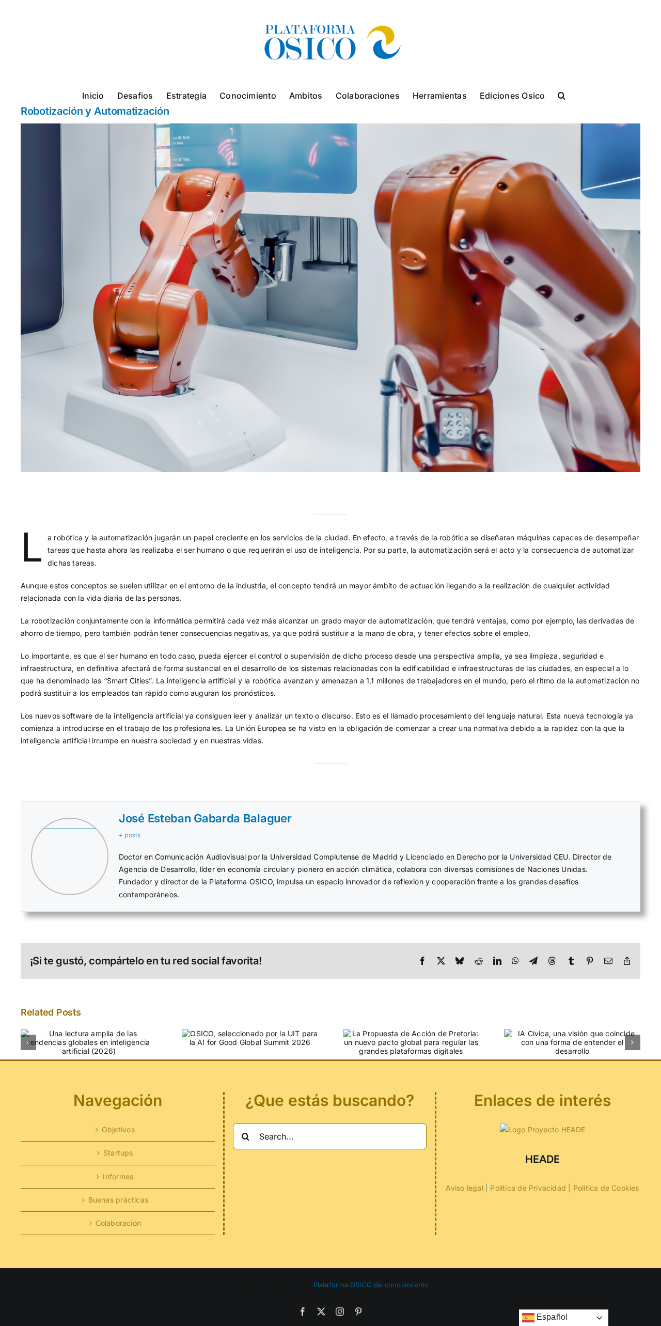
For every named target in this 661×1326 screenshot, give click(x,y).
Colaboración (118, 1223)
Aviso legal (464, 1187)
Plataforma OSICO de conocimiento (371, 1285)
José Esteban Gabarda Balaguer (205, 818)
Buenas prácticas (118, 1199)
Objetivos (118, 1129)
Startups (118, 1152)
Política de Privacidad (528, 1187)
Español (551, 1317)
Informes (118, 1176)
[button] (561, 94)
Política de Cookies (606, 1187)
